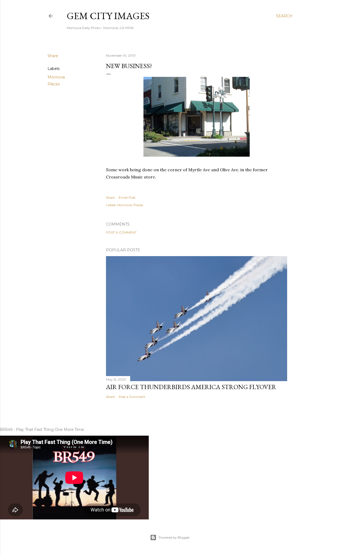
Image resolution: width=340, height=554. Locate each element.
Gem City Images (108, 16)
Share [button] (53, 55)
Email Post (127, 197)
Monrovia (56, 77)
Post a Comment (121, 232)
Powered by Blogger (174, 537)
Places (54, 84)
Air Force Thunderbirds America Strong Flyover (191, 387)
